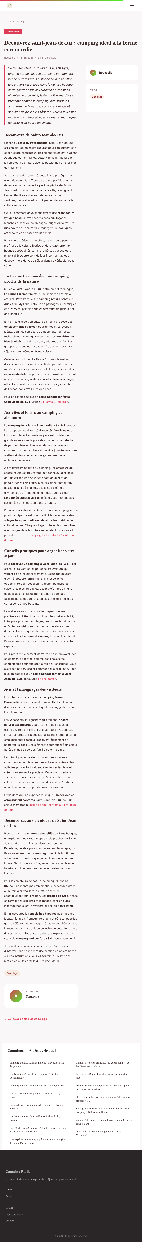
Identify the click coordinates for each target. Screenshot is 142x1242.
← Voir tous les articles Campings (25, 1019)
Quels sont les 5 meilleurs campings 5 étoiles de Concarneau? (35, 1075)
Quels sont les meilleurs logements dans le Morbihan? (99, 1133)
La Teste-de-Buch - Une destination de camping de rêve (103, 1075)
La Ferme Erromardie (54, 401)
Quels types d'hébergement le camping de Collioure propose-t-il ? (104, 1098)
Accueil (8, 21)
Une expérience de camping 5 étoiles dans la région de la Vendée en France (37, 1141)
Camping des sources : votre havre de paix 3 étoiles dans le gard (104, 1121)
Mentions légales (15, 1214)
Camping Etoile (18, 1171)
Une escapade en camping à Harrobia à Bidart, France (35, 1095)
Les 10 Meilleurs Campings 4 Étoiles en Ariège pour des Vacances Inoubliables (38, 1129)
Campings (20, 21)
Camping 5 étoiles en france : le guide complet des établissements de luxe (103, 1064)
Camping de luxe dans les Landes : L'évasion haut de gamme (37, 1064)
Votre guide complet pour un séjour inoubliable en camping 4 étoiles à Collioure (103, 1110)
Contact (10, 1220)
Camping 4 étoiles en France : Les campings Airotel (37, 1085)
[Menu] (131, 5)
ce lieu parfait (47, 678)
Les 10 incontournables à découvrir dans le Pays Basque (36, 1118)
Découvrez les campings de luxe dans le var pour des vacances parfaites (102, 1087)
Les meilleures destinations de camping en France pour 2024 (36, 1106)
